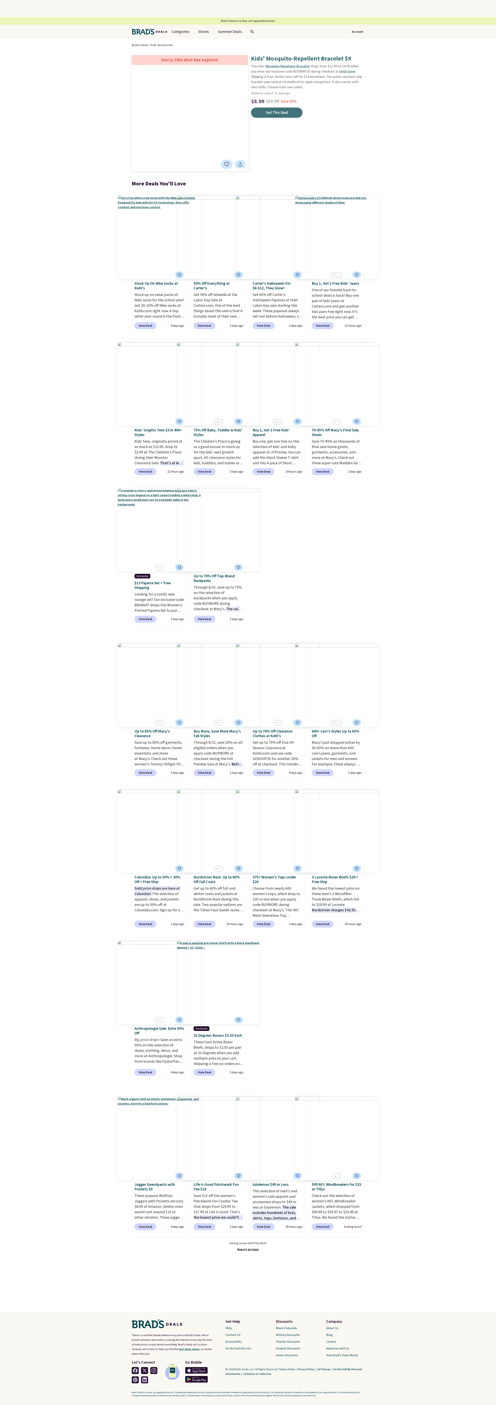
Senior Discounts (287, 1355)
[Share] (240, 164)
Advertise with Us (337, 1348)
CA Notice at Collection (257, 1374)
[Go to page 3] (339, 275)
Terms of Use (287, 1369)
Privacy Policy (306, 1369)
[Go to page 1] (334, 275)
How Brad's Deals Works (342, 1355)
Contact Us (233, 1335)
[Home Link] (151, 32)
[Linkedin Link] (144, 1380)
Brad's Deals (140, 45)
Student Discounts (288, 1348)
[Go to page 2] (337, 275)
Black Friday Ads (286, 1328)
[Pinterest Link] (135, 1380)
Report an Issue (248, 1249)
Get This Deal (277, 112)
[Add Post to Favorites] (179, 275)
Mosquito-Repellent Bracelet (288, 66)
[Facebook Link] (135, 1370)
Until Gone (347, 71)
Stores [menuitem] (203, 31)
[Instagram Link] (154, 1370)
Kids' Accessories (162, 45)
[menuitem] (230, 31)
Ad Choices (324, 1369)
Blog (329, 1335)
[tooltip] (226, 164)
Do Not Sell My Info (238, 1348)
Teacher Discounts (288, 1342)
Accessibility (234, 1342)
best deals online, (189, 1349)
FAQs (229, 1328)
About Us (332, 1328)
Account (357, 32)
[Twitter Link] (144, 1370)
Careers (331, 1342)
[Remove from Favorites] (226, 164)
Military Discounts (288, 1335)
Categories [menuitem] (180, 31)
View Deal (145, 326)
